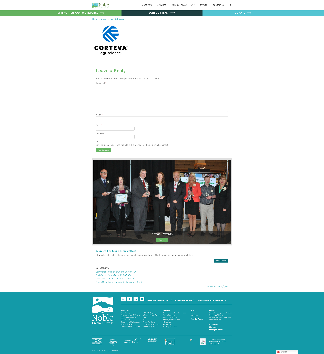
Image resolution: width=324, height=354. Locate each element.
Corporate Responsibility (130, 326)
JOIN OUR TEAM (159, 13)
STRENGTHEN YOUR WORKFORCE (78, 13)
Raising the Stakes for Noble (220, 317)
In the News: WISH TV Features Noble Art (115, 278)
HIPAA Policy (148, 313)
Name (99, 114)
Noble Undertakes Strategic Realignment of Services (120, 282)
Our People (125, 320)
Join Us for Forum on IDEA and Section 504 (116, 271)
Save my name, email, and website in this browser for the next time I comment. (132, 145)
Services (161, 5)
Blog (145, 320)
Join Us (162, 240)
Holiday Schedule (170, 326)
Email (99, 125)
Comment (101, 83)
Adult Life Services (170, 317)
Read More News (214, 286)
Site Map (212, 327)
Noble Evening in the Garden (220, 313)
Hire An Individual (158, 300)
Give (192, 5)
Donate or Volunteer (210, 300)
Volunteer (194, 315)
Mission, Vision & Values (130, 315)
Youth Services (169, 315)
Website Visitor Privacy (151, 315)
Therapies (167, 322)
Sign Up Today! (221, 260)
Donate (193, 313)
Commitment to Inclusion (130, 322)
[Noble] (100, 5)
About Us (147, 5)
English (283, 352)
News (145, 317)
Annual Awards (215, 320)
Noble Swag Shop (150, 326)
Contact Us (218, 5)
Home (94, 19)
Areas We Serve (149, 322)
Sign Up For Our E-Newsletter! (116, 251)
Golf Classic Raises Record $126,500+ (113, 275)
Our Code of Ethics (128, 317)
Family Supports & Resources (174, 313)
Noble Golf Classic (117, 19)
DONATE (240, 13)
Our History (125, 313)
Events (203, 5)
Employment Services (171, 320)
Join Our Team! (179, 5)
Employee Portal (216, 330)
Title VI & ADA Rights (129, 324)
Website (100, 133)
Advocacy (167, 324)
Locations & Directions (151, 324)
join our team (184, 300)
